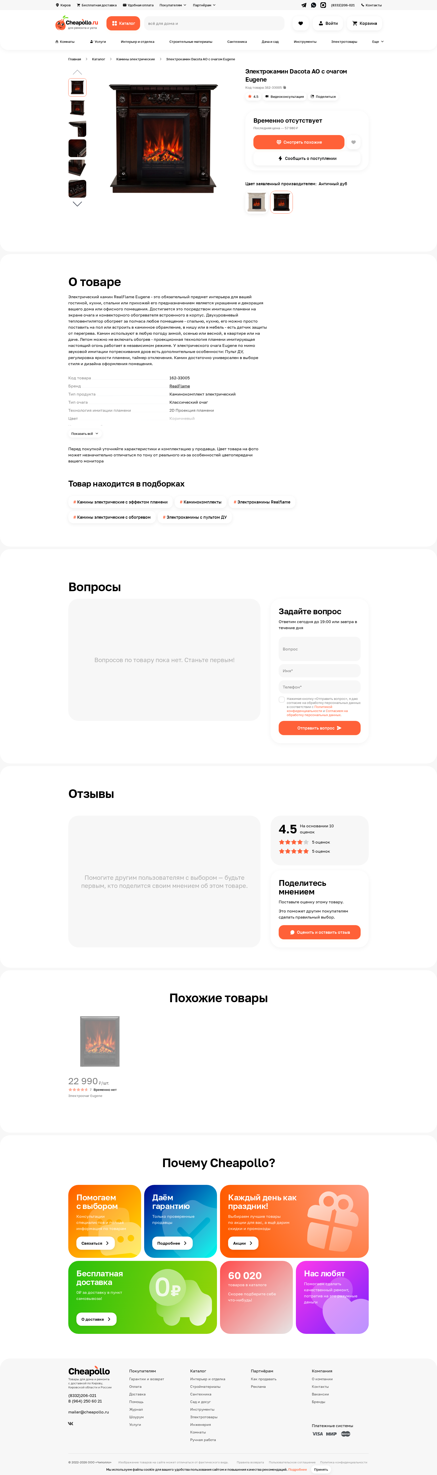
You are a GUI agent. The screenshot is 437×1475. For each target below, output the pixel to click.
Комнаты (198, 1432)
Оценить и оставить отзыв (323, 932)
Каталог (127, 23)
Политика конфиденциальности (343, 1462)
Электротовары (344, 42)
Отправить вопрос (316, 728)
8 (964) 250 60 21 (85, 1401)
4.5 (255, 97)
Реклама (258, 1386)
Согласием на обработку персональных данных (317, 713)
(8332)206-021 (343, 5)
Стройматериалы (205, 1386)
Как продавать (263, 1379)
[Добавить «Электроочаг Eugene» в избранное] (72, 1014)
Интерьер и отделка (137, 42)
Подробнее (297, 1469)
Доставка (137, 1394)
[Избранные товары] (301, 23)
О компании (322, 1379)
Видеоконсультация (287, 97)
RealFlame (179, 385)
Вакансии (320, 1394)
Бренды (318, 1401)
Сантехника (237, 42)
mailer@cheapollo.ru (88, 1411)
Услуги (135, 1424)
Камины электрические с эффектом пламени (122, 502)
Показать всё (82, 434)
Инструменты (305, 42)
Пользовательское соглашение (292, 1462)
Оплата (135, 1386)
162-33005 (273, 87)
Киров (65, 5)
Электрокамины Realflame (263, 502)
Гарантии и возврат (146, 1379)
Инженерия (200, 1424)
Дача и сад (270, 42)
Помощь (136, 1401)
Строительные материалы (190, 42)
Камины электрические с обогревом (114, 517)
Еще (375, 42)
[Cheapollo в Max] (323, 5)
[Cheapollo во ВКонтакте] (71, 1424)
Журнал (136, 1409)
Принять (321, 1469)
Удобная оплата (141, 5)
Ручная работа (203, 1439)
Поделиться (326, 97)
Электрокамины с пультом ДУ (197, 517)
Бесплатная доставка (99, 5)
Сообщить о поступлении (311, 158)
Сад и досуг (200, 1401)
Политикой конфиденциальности (309, 709)
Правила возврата (250, 1462)
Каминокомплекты (203, 502)
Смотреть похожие (302, 142)
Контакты (374, 5)
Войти (331, 23)
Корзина (368, 23)
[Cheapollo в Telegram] (304, 5)
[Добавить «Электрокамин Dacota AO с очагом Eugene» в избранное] (353, 142)
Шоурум (136, 1417)
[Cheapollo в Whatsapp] (313, 5)
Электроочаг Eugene (85, 1096)
